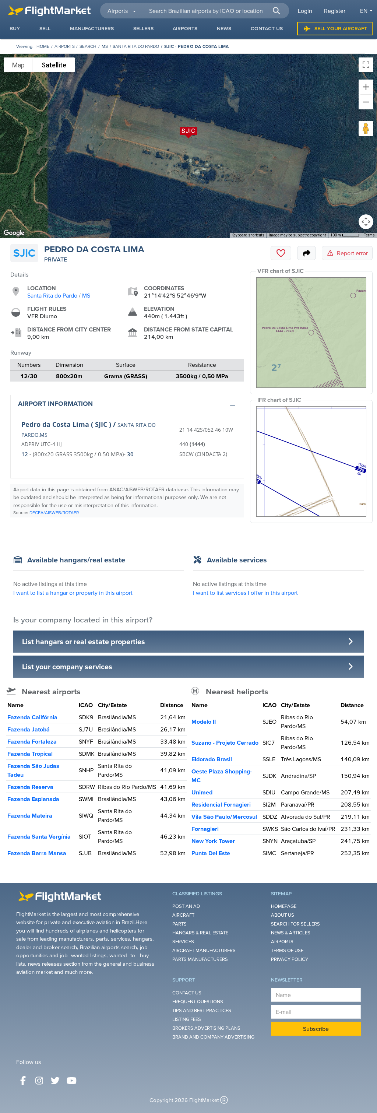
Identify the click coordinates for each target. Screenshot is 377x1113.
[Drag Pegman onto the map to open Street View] (366, 128)
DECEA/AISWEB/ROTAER (54, 512)
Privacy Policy (289, 959)
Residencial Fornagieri (221, 804)
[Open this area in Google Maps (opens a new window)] (14, 233)
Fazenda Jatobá (28, 729)
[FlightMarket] (49, 10)
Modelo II (203, 721)
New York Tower (213, 841)
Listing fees (186, 1019)
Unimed (201, 792)
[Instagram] (39, 1080)
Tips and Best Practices (201, 1010)
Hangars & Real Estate (200, 932)
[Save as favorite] (281, 253)
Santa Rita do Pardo (136, 46)
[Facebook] (22, 1080)
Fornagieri (205, 828)
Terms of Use (287, 950)
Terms (369, 235)
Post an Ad (186, 906)
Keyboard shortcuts (248, 235)
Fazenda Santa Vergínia (39, 836)
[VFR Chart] (311, 332)
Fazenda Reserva (30, 786)
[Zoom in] (366, 87)
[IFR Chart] (311, 461)
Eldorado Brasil (211, 759)
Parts (179, 924)
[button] (276, 10)
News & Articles (290, 932)
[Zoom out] (366, 102)
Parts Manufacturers (200, 959)
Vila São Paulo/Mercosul (224, 816)
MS (105, 46)
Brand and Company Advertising (213, 1037)
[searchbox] (214, 10)
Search (88, 46)
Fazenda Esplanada (33, 799)
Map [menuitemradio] (18, 65)
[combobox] (214, 10)
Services (183, 941)
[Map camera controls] (366, 221)
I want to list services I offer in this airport (245, 592)
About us (282, 915)
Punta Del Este (210, 853)
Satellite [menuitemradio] (54, 65)
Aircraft (183, 915)
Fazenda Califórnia (32, 717)
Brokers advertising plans (206, 1028)
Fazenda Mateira (29, 815)
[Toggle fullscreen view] (366, 64)
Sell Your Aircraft (340, 28)
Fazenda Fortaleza (32, 741)
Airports (64, 46)
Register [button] (334, 10)
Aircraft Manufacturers (204, 950)
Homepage (283, 906)
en (363, 10)
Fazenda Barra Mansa (36, 853)
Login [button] (305, 10)
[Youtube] (71, 1080)
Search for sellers (295, 924)
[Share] (306, 253)
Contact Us (186, 993)
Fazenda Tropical (30, 753)
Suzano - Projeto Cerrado (224, 742)
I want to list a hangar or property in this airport (73, 592)
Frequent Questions (197, 1001)
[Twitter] (55, 1080)
